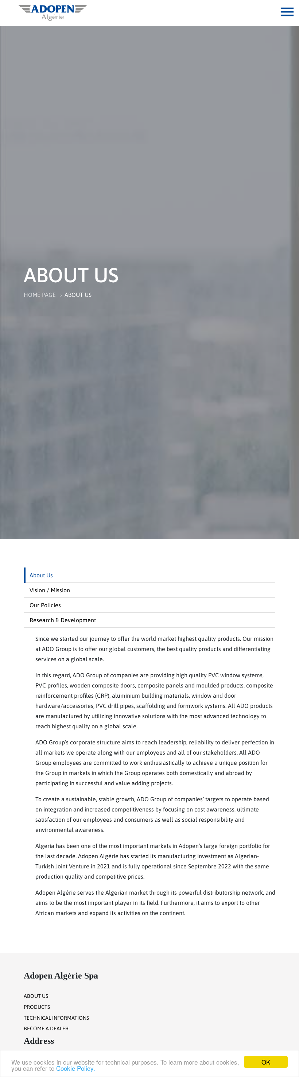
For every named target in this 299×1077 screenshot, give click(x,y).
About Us (41, 575)
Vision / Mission (50, 590)
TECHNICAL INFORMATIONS (56, 1018)
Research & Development (63, 620)
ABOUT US (78, 294)
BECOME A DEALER (46, 1028)
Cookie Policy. (75, 1068)
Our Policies (45, 605)
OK (265, 1061)
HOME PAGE (40, 294)
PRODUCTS (37, 1007)
